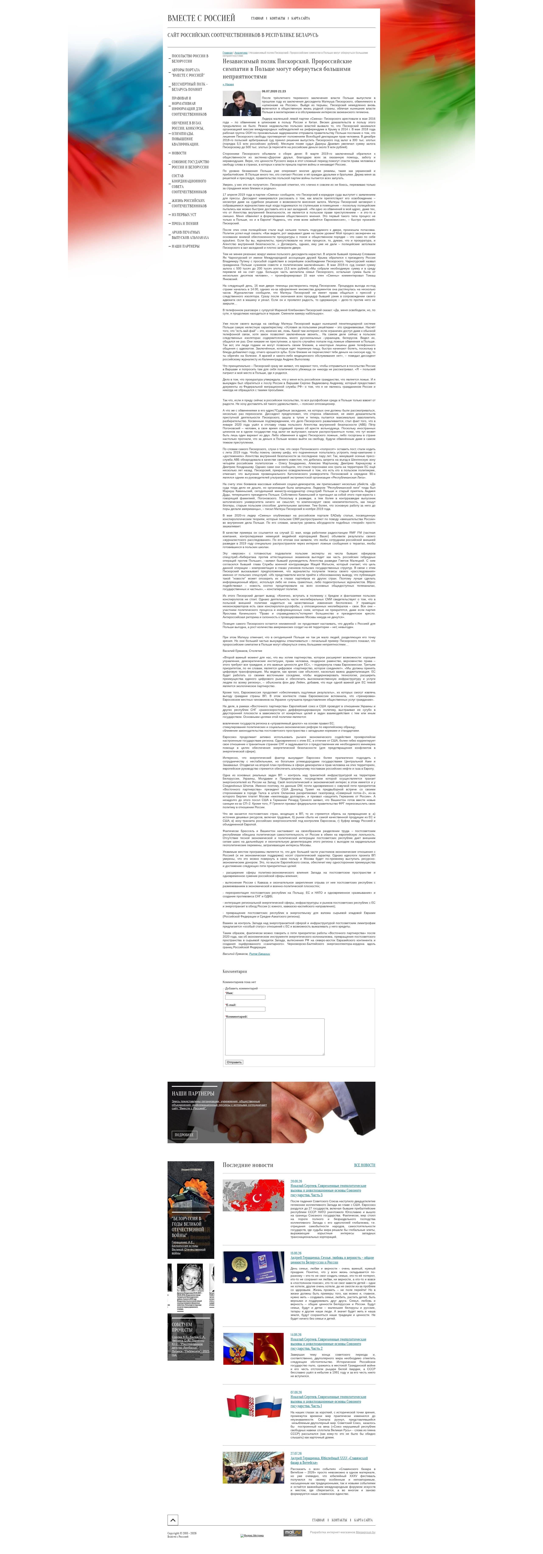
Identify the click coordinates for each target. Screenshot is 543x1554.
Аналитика (241, 52)
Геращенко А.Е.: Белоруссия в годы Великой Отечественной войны (189, 1247)
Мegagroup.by (365, 1532)
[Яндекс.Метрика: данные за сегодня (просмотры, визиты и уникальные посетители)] (252, 1535)
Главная (228, 52)
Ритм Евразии (259, 953)
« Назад (228, 84)
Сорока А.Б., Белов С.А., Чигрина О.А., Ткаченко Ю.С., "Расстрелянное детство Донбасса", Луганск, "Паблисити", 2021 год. (191, 1345)
